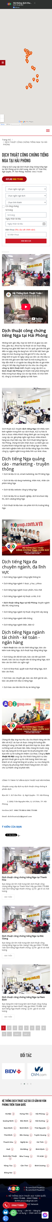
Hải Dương (41, 1121)
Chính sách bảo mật (37, 1213)
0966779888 (32, 1198)
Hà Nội (9, 1114)
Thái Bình (9, 1135)
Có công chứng (12, 206)
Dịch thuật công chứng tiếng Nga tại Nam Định (23, 998)
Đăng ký (36, 1210)
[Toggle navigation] (48, 131)
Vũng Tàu (9, 1165)
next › (17, 1034)
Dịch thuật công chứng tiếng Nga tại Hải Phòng (25, 143)
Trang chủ (6, 139)
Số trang (9, 210)
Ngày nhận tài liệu (13, 219)
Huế (9, 1149)
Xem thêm (8, 897)
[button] (21, 1084)
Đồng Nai (9, 1172)
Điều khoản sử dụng (17, 1213)
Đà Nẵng (25, 1149)
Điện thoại (20, 229)
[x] (2, 62)
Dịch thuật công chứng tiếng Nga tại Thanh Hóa (24, 878)
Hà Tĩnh (41, 1142)
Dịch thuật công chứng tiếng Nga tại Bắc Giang (23, 937)
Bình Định (41, 1149)
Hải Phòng (42, 1114)
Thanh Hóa (9, 1142)
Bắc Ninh (25, 1121)
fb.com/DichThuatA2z (35, 1187)
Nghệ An (25, 1142)
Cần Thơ (26, 1165)
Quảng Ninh (9, 1121)
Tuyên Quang (41, 1135)
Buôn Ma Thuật (10, 1157)
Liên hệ (28, 1210)
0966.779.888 (19, 1198)
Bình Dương (41, 1165)
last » (26, 1034)
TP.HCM (41, 1156)
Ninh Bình (25, 1128)
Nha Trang (25, 1156)
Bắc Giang (25, 1135)
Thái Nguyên (42, 1128)
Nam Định (9, 1128)
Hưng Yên (25, 1114)
